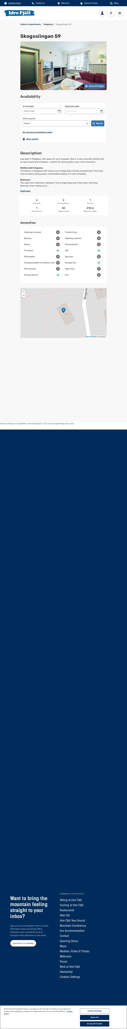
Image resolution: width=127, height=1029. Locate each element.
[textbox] (63, 172)
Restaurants (67, 910)
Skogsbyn (48, 24)
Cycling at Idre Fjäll (71, 905)
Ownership (66, 971)
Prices (63, 961)
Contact (64, 935)
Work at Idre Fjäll (70, 966)
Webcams (65, 956)
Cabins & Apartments (30, 24)
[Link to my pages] (102, 13)
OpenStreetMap (91, 337)
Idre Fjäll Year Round (72, 920)
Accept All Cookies (94, 1024)
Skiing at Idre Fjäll (71, 900)
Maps (63, 946)
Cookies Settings (70, 976)
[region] (63, 1017)
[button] (63, 310)
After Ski (65, 915)
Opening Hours (69, 941)
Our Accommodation (72, 930)
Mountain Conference (73, 925)
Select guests (29, 118)
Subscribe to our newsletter (23, 943)
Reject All (94, 1017)
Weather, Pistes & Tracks (74, 951)
